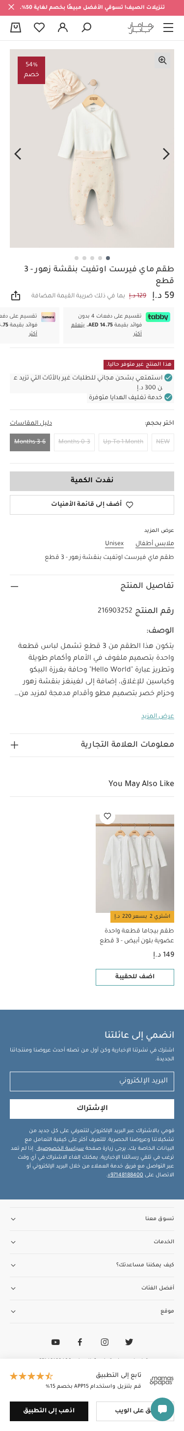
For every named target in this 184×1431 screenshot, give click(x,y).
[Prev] (166, 154)
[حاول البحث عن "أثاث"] (86, 28)
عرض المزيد (157, 716)
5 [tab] (77, 258)
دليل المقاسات (31, 423)
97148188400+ (125, 1175)
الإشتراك (92, 1109)
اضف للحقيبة (135, 977)
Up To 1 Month (123, 442)
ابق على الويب (135, 1411)
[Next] (18, 154)
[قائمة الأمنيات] (107, 816)
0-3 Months (74, 442)
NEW (163, 442)
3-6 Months (30, 442)
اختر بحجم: (159, 423)
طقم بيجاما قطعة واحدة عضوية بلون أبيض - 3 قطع (137, 936)
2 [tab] (100, 258)
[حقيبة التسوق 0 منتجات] (16, 28)
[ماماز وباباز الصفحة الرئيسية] (141, 28)
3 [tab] (92, 258)
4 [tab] (84, 258)
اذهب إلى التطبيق (49, 1411)
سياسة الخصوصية (60, 1149)
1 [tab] (108, 258)
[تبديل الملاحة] (168, 28)
